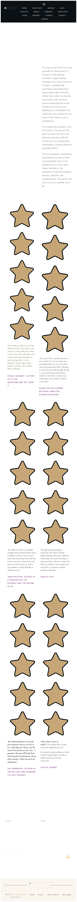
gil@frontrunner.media (17, 894)
